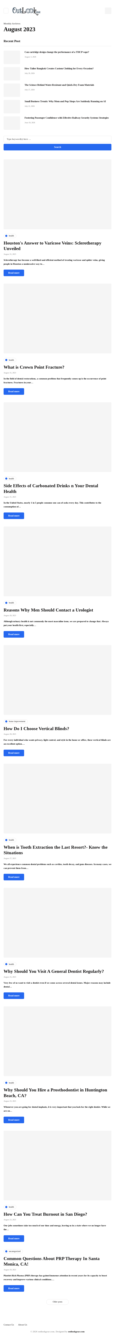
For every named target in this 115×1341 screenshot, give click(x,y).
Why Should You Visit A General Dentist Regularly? (54, 971)
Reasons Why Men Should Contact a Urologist (48, 609)
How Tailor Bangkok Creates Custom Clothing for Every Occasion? (59, 68)
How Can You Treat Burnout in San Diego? (45, 1214)
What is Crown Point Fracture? (35, 367)
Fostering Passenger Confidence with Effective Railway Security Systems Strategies (67, 118)
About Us (22, 1325)
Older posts (57, 1302)
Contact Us (9, 1325)
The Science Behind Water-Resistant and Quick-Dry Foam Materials (59, 85)
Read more (13, 273)
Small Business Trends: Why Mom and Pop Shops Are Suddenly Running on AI (65, 101)
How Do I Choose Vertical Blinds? (36, 728)
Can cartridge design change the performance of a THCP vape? (57, 52)
